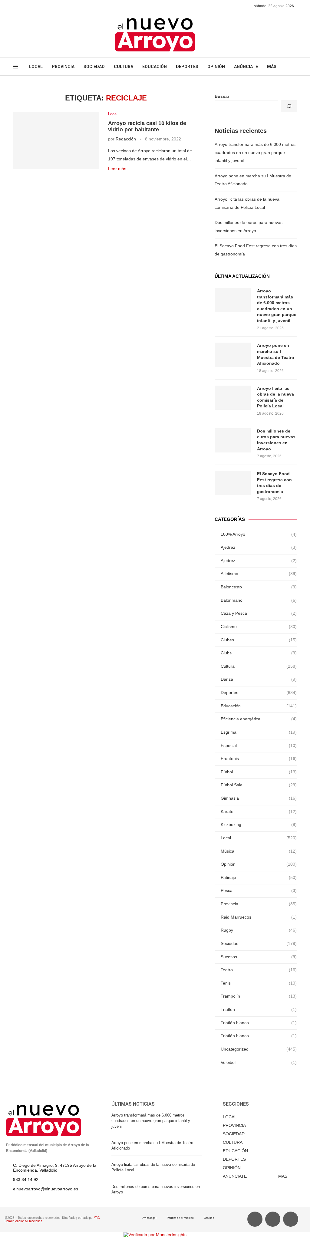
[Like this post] (109, 178)
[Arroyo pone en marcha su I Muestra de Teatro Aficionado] (233, 355)
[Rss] (43, 6)
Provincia (259, 903)
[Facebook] (15, 6)
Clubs (259, 652)
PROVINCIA (63, 66)
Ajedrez (259, 547)
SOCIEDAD (94, 66)
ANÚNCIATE (246, 66)
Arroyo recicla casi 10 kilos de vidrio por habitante (147, 126)
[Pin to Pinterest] (130, 178)
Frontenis (259, 758)
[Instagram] (29, 6)
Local (112, 114)
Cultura (259, 666)
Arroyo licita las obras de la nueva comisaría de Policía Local (275, 397)
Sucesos (259, 956)
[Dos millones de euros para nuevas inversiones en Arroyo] (233, 440)
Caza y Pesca (259, 613)
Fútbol (259, 771)
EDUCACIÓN (154, 66)
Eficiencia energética (259, 718)
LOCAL (36, 66)
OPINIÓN (216, 66)
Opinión (259, 864)
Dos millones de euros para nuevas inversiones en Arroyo (276, 440)
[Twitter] (22, 6)
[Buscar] (289, 106)
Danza (259, 679)
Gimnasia (259, 798)
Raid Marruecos (259, 917)
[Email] (36, 6)
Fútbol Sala (259, 784)
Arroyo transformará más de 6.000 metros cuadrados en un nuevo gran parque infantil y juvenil (255, 152)
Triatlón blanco (259, 1022)
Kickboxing (259, 824)
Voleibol (259, 1062)
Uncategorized (259, 1049)
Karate (259, 811)
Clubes (259, 639)
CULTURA (123, 66)
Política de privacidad (180, 1217)
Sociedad (259, 943)
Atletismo (259, 573)
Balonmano (259, 600)
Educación (259, 705)
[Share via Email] (136, 178)
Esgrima (259, 732)
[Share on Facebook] (117, 178)
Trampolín (259, 996)
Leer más (117, 168)
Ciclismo (259, 626)
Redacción (126, 139)
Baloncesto (259, 586)
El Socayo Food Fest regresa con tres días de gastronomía (274, 482)
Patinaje (259, 877)
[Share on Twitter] (123, 178)
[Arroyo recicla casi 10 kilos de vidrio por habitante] (56, 140)
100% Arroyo (259, 534)
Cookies (209, 1217)
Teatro (259, 969)
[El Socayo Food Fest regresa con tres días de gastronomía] (233, 483)
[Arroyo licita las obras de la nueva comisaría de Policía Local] (233, 398)
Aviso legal (149, 1217)
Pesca (259, 890)
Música (259, 851)
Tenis (259, 983)
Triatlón (259, 1009)
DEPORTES (187, 66)
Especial (259, 745)
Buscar (222, 96)
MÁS (271, 66)
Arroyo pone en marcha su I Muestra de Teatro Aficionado (275, 354)
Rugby (259, 930)
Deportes (259, 692)
